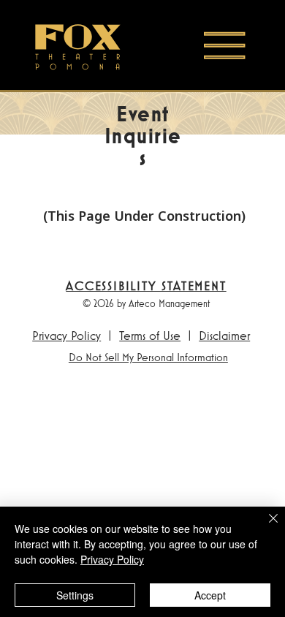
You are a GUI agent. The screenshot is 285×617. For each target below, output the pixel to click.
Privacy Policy (66, 335)
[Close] (264, 527)
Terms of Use (149, 335)
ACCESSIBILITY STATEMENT (146, 285)
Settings (75, 595)
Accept (210, 595)
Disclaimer (224, 335)
